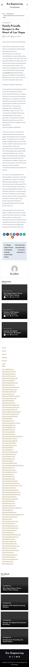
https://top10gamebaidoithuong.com (13, 465)
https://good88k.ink (7, 447)
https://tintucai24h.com (9, 541)
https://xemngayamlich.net (10, 559)
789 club (4, 357)
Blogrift (23, 662)
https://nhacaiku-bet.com (9, 438)
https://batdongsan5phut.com (11, 483)
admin (8, 36)
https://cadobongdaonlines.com (11, 412)
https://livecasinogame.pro (10, 452)
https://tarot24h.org (8, 532)
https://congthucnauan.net (10, 499)
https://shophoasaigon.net (9, 526)
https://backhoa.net (8, 474)
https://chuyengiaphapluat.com (11, 492)
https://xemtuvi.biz (7, 561)
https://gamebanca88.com (9, 441)
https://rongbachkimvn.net (10, 383)
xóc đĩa (4, 351)
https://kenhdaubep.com (9, 512)
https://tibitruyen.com (8, 539)
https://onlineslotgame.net (10, 378)
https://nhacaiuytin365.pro (10, 416)
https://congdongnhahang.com (11, 494)
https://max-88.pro (7, 461)
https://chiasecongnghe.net (10, 490)
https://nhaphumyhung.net (10, 521)
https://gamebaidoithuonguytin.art (12, 436)
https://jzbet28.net (7, 450)
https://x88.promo (7, 418)
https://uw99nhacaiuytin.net (10, 414)
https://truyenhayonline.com (10, 550)
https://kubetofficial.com (9, 454)
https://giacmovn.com (8, 503)
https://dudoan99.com (8, 434)
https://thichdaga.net (8, 385)
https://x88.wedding (8, 400)
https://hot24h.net (7, 510)
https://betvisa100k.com (9, 488)
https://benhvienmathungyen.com (12, 485)
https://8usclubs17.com (9, 374)
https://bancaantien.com (9, 391)
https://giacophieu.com (9, 505)
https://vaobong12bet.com (9, 409)
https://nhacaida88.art (8, 432)
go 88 (3, 364)
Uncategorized (6, 22)
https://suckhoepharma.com (10, 528)
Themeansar (14, 664)
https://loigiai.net (7, 519)
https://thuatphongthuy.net (10, 537)
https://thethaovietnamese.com (11, 534)
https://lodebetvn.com (8, 456)
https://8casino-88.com (9, 371)
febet (3, 366)
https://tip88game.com (9, 427)
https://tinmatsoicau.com (9, 389)
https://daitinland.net (8, 501)
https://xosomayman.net (9, 398)
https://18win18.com (8, 369)
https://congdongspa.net (9, 497)
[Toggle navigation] (2, 4)
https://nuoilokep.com (8, 467)
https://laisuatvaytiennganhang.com (13, 514)
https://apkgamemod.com (9, 472)
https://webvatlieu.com (9, 557)
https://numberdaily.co (8, 523)
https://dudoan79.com (8, 429)
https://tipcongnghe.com (9, 543)
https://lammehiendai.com (9, 517)
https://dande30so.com (9, 425)
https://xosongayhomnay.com (10, 407)
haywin (4, 354)
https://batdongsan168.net (10, 481)
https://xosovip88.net (8, 380)
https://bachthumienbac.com (10, 405)
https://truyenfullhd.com (9, 548)
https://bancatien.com (8, 403)
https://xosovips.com (8, 421)
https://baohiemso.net (8, 479)
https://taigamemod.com (9, 530)
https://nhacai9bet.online (9, 463)
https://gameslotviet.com (9, 445)
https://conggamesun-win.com (11, 423)
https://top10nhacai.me (9, 376)
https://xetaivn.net (7, 564)
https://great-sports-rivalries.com (12, 508)
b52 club (4, 360)
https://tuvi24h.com (8, 552)
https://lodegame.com (8, 459)
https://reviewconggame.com (10, 387)
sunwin (4, 347)
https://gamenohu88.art (9, 443)
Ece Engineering (15, 4)
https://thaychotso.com (9, 470)
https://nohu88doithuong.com (11, 396)
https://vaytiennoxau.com (9, 555)
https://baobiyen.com (8, 476)
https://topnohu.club (8, 394)
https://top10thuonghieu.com (10, 546)
